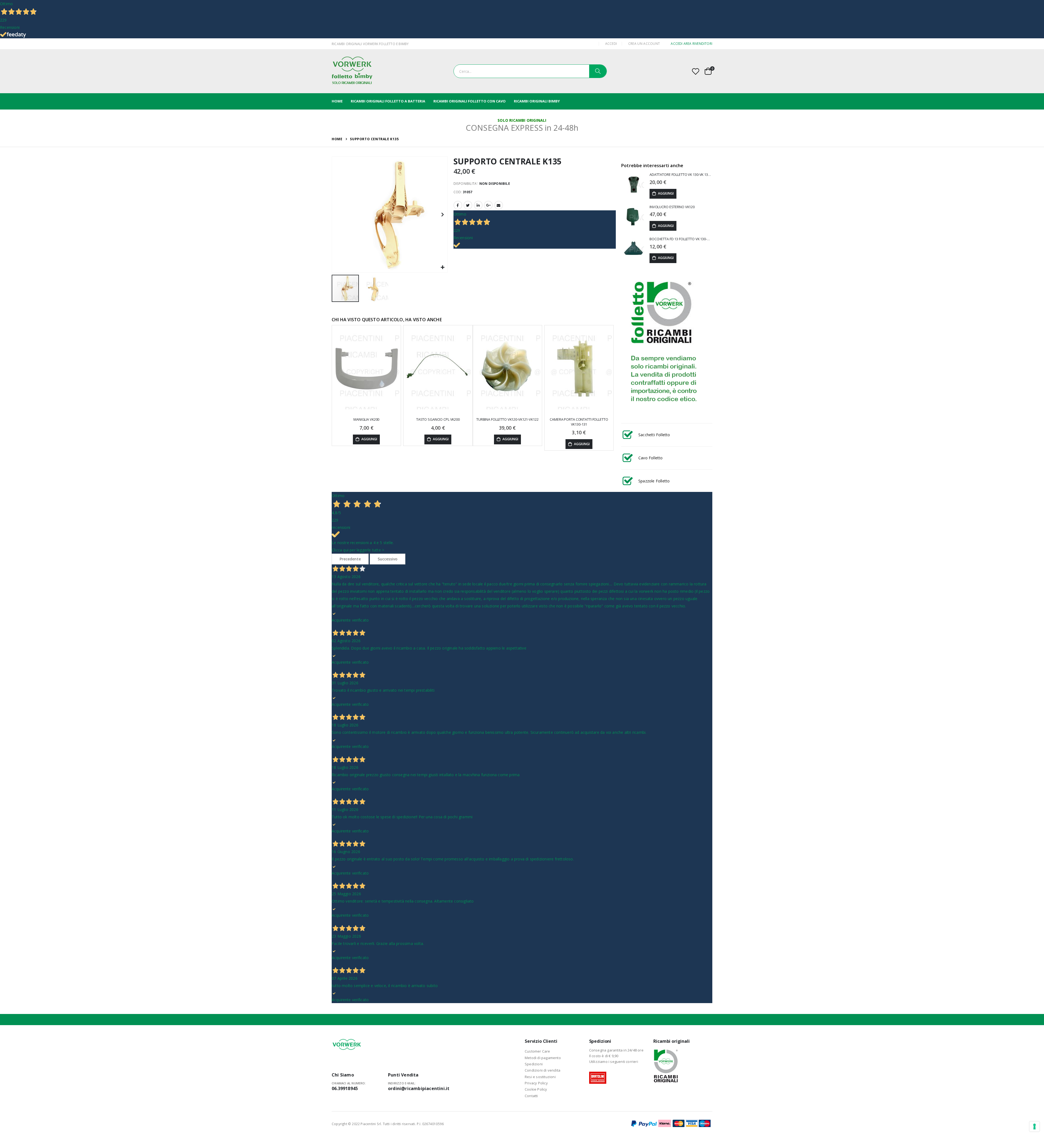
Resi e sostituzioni (540, 1076)
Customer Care (537, 1051)
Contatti (531, 1095)
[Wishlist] (695, 71)
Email (498, 205)
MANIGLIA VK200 (366, 419)
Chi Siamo (343, 1075)
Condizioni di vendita (542, 1070)
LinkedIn (478, 205)
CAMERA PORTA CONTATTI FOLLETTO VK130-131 (579, 421)
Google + (488, 205)
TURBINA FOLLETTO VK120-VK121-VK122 (507, 419)
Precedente (350, 558)
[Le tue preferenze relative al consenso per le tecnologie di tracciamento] (1034, 1126)
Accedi (611, 43)
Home (337, 139)
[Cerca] (598, 71)
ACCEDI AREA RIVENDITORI (691, 43)
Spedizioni (534, 1064)
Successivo (387, 558)
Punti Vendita (403, 1075)
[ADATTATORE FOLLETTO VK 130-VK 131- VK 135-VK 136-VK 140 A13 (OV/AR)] (633, 185)
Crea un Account (644, 43)
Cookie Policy (536, 1089)
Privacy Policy (536, 1083)
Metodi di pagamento (543, 1057)
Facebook (457, 205)
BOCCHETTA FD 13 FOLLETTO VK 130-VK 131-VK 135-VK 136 (680, 239)
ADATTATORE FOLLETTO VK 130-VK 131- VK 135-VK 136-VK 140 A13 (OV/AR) (680, 174)
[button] (443, 267)
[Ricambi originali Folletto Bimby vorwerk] (352, 71)
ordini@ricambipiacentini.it (418, 1088)
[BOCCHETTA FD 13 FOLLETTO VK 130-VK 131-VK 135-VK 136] (633, 249)
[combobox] (530, 71)
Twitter (468, 205)
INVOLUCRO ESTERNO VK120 (672, 207)
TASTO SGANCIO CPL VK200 (438, 419)
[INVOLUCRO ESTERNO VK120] (633, 217)
